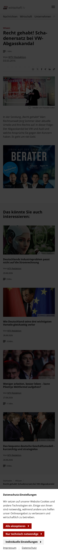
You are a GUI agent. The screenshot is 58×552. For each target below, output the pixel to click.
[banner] (29, 276)
